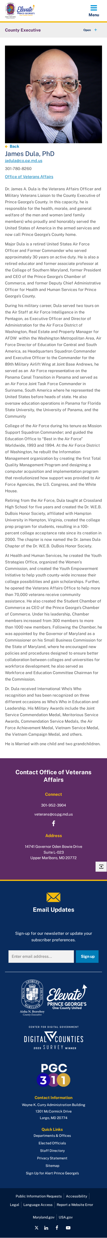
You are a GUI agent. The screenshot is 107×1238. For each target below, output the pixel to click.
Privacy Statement (52, 1158)
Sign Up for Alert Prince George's (52, 1173)
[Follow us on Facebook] (57, 1228)
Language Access (38, 1205)
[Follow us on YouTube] (68, 1228)
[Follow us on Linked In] (46, 1228)
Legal (14, 1205)
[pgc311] (53, 998)
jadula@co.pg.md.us (23, 160)
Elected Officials (52, 1143)
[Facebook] (53, 824)
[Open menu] (94, 10)
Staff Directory (52, 1151)
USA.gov (66, 1217)
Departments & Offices (52, 1136)
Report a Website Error (75, 1205)
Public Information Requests (39, 1196)
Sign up (88, 956)
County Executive (23, 30)
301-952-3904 (53, 805)
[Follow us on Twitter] (36, 1228)
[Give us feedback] (101, 867)
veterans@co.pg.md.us (53, 814)
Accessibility (76, 1196)
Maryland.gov (43, 1217)
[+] (85, 30)
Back (14, 146)
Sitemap (52, 1166)
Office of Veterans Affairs (29, 176)
